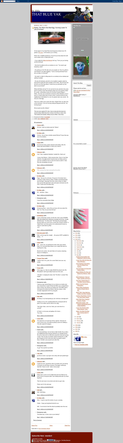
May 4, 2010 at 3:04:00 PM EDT (45, 369)
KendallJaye (40, 215)
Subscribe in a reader (37, 438)
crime (47, 118)
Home (51, 425)
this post (41, 52)
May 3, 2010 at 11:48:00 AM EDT (45, 139)
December (79, 241)
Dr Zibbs (39, 133)
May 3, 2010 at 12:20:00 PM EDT (45, 203)
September (79, 247)
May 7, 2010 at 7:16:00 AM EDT (45, 417)
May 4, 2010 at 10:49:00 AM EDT (45, 327)
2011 (76, 237)
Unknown (39, 152)
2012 (76, 235)
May (77, 255)
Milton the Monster (47, 60)
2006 (76, 331)
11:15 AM (47, 117)
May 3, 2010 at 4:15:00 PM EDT (45, 265)
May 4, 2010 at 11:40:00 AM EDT (45, 342)
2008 (76, 327)
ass (39, 118)
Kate (38, 296)
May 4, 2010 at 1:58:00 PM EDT (45, 350)
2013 (76, 233)
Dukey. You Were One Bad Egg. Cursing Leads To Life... (82, 313)
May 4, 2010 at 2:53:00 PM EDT (45, 358)
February (78, 320)
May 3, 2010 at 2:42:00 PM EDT (45, 239)
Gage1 (38, 142)
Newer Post (34, 425)
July (77, 251)
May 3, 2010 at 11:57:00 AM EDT (45, 149)
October (78, 245)
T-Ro (38, 353)
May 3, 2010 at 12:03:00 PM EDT (45, 195)
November (79, 243)
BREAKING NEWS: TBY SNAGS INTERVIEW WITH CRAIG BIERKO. (83, 304)
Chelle (38, 372)
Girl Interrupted (41, 233)
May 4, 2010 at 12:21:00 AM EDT (45, 293)
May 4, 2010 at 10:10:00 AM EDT (45, 315)
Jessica (39, 125)
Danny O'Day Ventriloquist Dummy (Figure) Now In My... (82, 289)
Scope (38, 268)
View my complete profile (81, 344)
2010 (76, 239)
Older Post (67, 425)
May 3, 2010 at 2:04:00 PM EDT (45, 230)
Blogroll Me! (57, 441)
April (77, 316)
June (77, 253)
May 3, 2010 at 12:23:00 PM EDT (45, 212)
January (78, 322)
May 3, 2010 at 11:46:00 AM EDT (45, 130)
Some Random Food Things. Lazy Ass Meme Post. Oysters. (83, 265)
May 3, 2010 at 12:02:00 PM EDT (45, 187)
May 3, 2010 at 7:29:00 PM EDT (45, 279)
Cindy (38, 318)
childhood (42, 118)
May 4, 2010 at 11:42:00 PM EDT (45, 395)
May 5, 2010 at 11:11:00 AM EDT (45, 409)
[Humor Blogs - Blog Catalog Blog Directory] (43, 441)
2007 (76, 329)
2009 (76, 325)
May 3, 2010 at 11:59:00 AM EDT (45, 165)
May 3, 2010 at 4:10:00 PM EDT (45, 255)
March (78, 318)
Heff (38, 390)
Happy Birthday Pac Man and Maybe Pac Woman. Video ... (83, 274)
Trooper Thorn (41, 258)
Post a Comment (37, 420)
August (78, 249)
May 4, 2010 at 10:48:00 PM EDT (45, 387)
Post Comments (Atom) (44, 428)
